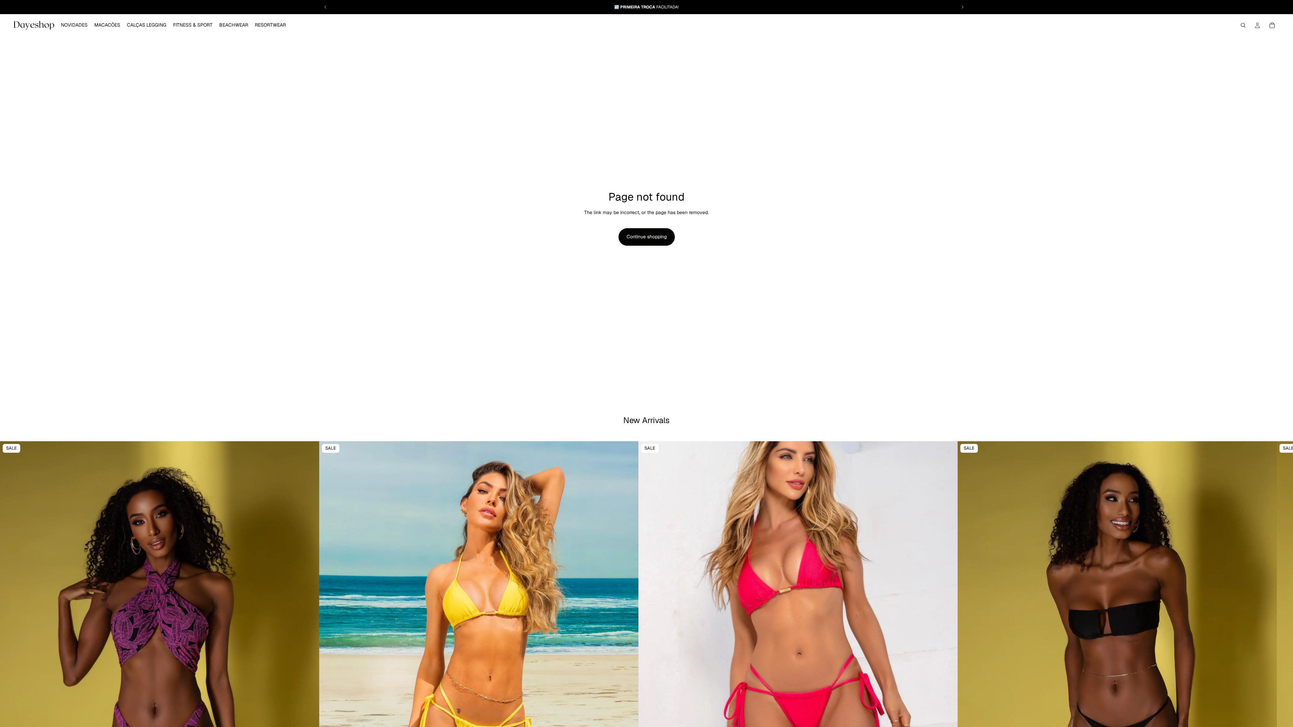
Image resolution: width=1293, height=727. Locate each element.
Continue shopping (647, 237)
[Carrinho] (1272, 25)
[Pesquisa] (1243, 25)
